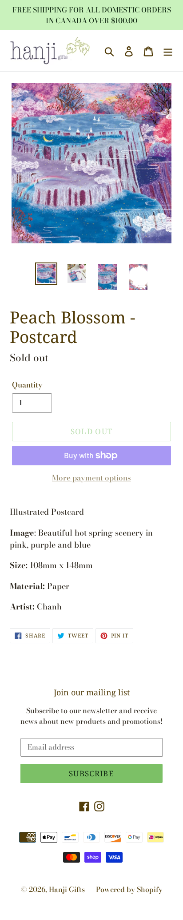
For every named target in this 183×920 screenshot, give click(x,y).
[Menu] (168, 51)
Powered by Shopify (129, 889)
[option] (46, 273)
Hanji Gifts (67, 889)
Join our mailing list (92, 693)
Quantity (27, 385)
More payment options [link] (91, 478)
